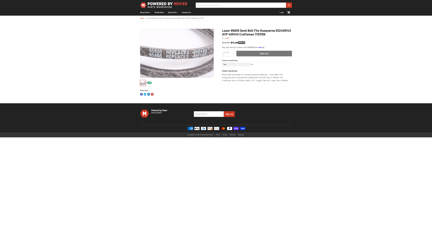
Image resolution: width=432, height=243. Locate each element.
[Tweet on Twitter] (145, 94)
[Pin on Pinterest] (152, 94)
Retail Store (159, 12)
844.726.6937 (156, 112)
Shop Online (145, 12)
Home (142, 18)
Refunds (232, 135)
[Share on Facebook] (141, 94)
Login (282, 12)
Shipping (241, 135)
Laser (227, 38)
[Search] (289, 5)
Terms (218, 135)
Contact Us (186, 12)
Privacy (224, 135)
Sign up (229, 114)
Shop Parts (172, 12)
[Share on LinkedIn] (148, 94)
